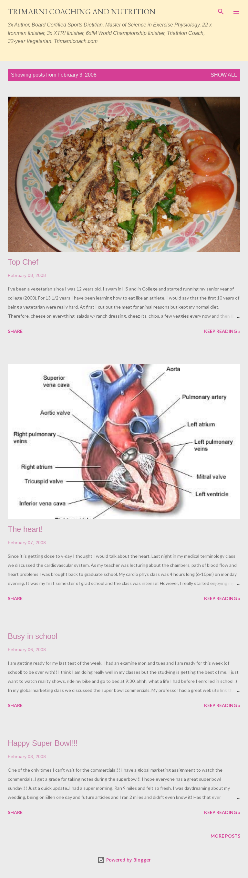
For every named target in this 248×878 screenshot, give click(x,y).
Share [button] (15, 331)
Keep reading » (222, 331)
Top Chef (23, 262)
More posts (225, 836)
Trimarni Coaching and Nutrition (82, 11)
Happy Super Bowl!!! (43, 743)
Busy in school (32, 636)
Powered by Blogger (128, 860)
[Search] (221, 12)
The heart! (25, 529)
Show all (224, 75)
